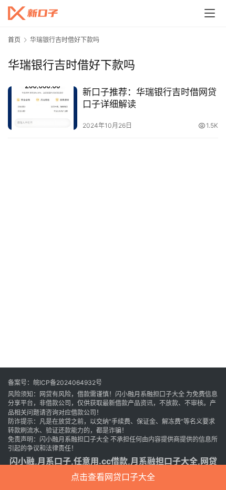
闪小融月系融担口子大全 (149, 394)
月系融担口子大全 (164, 461)
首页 (14, 40)
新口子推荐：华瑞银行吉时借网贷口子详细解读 (150, 98)
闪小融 (22, 461)
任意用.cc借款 (101, 461)
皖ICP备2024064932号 (67, 382)
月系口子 (54, 461)
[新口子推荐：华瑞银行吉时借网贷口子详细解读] (42, 108)
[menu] (210, 13)
